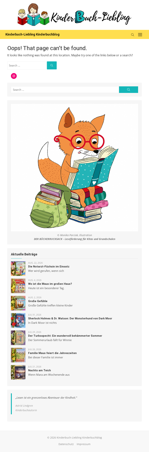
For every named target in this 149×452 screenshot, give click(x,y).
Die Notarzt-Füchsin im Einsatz (48, 266)
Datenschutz (66, 444)
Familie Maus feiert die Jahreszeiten (52, 353)
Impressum (83, 444)
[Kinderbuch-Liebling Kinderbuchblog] (74, 15)
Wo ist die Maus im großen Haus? (50, 283)
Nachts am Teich (39, 370)
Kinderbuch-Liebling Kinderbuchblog (32, 34)
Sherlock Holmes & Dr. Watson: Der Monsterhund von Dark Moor (70, 318)
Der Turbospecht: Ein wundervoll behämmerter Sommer (65, 335)
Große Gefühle (37, 301)
